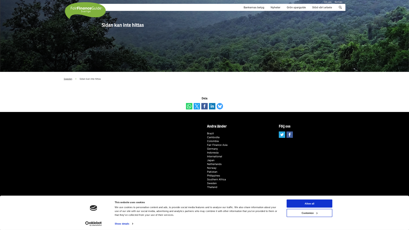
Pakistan (212, 171)
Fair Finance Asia (217, 144)
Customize (308, 213)
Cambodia (213, 137)
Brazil (210, 133)
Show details (122, 223)
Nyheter (275, 7)
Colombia (213, 141)
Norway (211, 167)
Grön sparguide (296, 7)
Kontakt (338, 2)
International (214, 156)
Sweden (68, 78)
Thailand (212, 187)
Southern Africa (216, 179)
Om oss (328, 2)
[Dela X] (197, 106)
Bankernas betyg (254, 7)
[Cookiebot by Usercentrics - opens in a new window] (94, 223)
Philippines (213, 175)
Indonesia (213, 152)
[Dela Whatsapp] (189, 106)
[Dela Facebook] (204, 106)
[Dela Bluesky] (220, 106)
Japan (210, 160)
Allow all (309, 203)
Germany (212, 148)
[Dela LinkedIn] (212, 106)
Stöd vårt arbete (322, 7)
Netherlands (214, 164)
